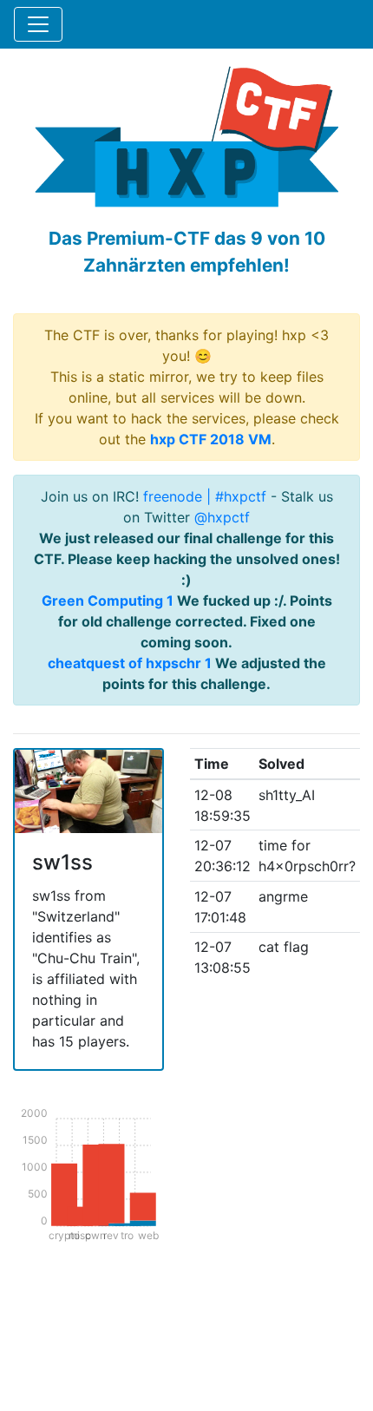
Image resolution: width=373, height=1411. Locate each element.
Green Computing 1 (107, 600)
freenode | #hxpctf (204, 496)
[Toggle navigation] (38, 24)
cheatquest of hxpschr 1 (130, 663)
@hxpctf (222, 517)
